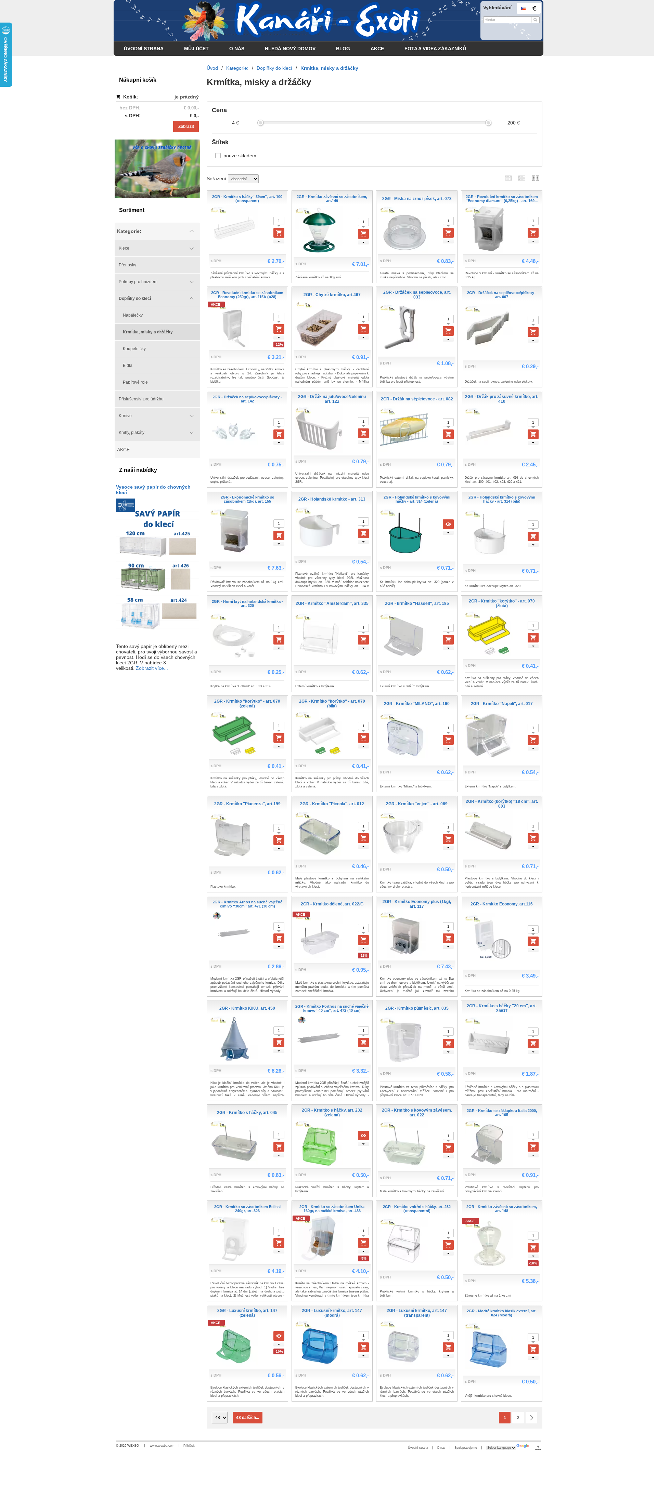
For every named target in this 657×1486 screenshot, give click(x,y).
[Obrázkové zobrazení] (535, 178)
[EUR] (534, 8)
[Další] (531, 1417)
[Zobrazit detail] (448, 524)
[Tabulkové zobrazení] (522, 178)
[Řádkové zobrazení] (508, 178)
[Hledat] (535, 19)
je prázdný (187, 96)
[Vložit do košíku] (278, 233)
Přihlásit (189, 1445)
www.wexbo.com (162, 1445)
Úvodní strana (418, 1447)
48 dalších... (247, 1417)
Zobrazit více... (152, 668)
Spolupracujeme (465, 1447)
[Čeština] (523, 8)
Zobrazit (186, 126)
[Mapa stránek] (538, 1448)
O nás (441, 1447)
